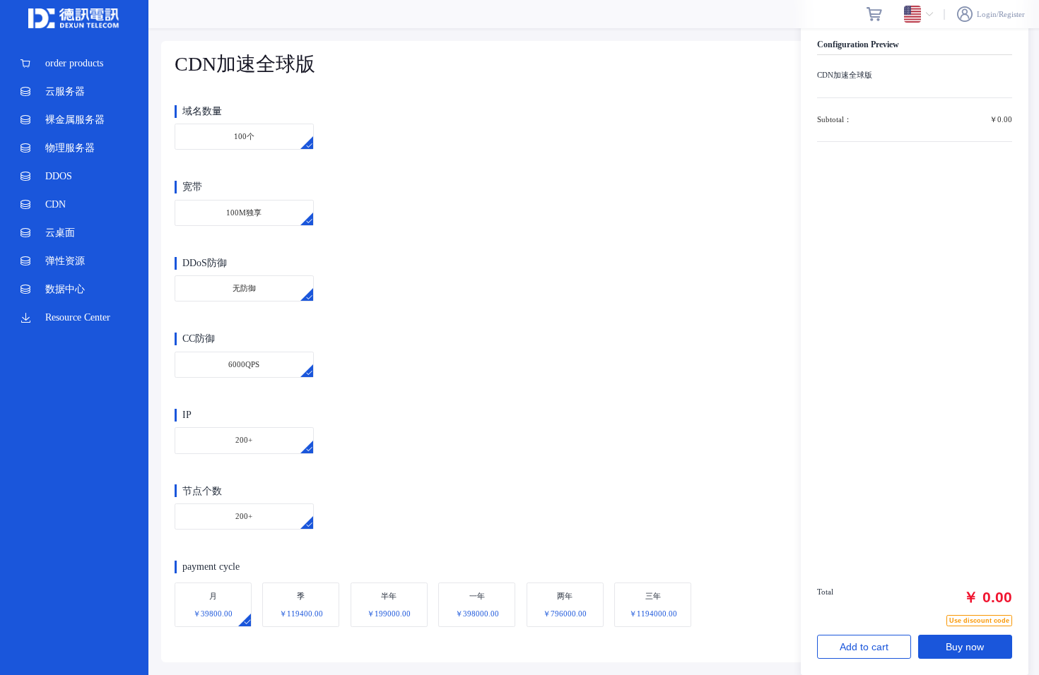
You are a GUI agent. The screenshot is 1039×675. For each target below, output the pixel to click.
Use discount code (979, 620)
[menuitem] (74, 63)
